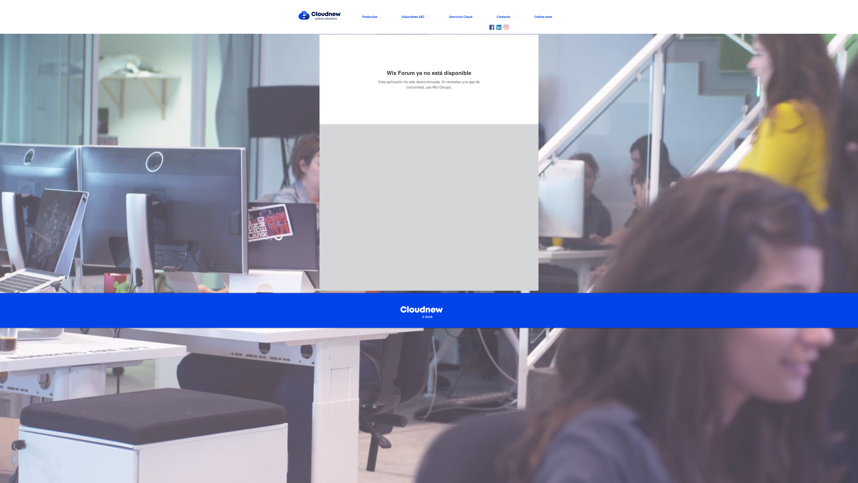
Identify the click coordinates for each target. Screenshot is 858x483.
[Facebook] (491, 27)
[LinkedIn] (498, 27)
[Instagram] (506, 27)
